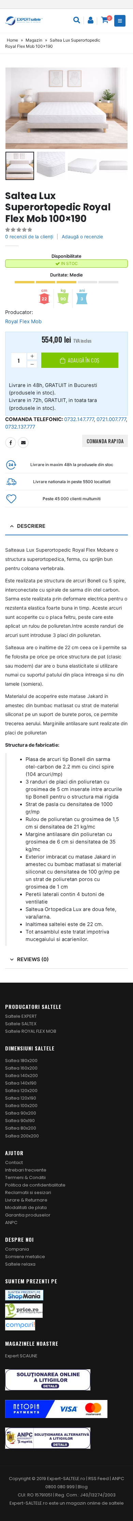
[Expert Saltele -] (24, 20)
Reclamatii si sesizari (28, 1192)
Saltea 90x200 (20, 1113)
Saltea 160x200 (21, 1068)
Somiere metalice (25, 1256)
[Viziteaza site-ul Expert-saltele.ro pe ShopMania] (24, 1295)
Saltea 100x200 (21, 1105)
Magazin (34, 40)
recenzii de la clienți (29, 236)
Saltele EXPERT (21, 1016)
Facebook (10, 442)
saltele (116, 1503)
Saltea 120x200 (21, 1090)
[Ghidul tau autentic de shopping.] (20, 1325)
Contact (14, 1162)
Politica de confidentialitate (35, 1185)
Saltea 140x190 (20, 1083)
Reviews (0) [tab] (33, 959)
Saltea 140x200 (21, 1075)
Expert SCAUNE (21, 1356)
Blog (83, 1486)
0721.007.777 (111, 419)
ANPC (11, 1222)
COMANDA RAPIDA (105, 441)
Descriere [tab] (31, 526)
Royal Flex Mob (23, 321)
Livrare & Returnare (26, 1200)
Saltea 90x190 (20, 1120)
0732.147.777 (79, 419)
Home (12, 40)
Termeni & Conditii (25, 1177)
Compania (17, 1249)
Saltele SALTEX (20, 1023)
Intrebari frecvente (25, 1170)
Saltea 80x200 (20, 1128)
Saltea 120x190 (20, 1098)
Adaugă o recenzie (82, 236)
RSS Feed (98, 1478)
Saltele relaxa (20, 1264)
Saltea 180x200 (21, 1060)
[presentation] (14, 108)
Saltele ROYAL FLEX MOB (30, 1031)
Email (23, 442)
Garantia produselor (27, 1215)
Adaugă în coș (84, 360)
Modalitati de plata (26, 1207)
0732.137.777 (20, 427)
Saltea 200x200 (22, 1136)
